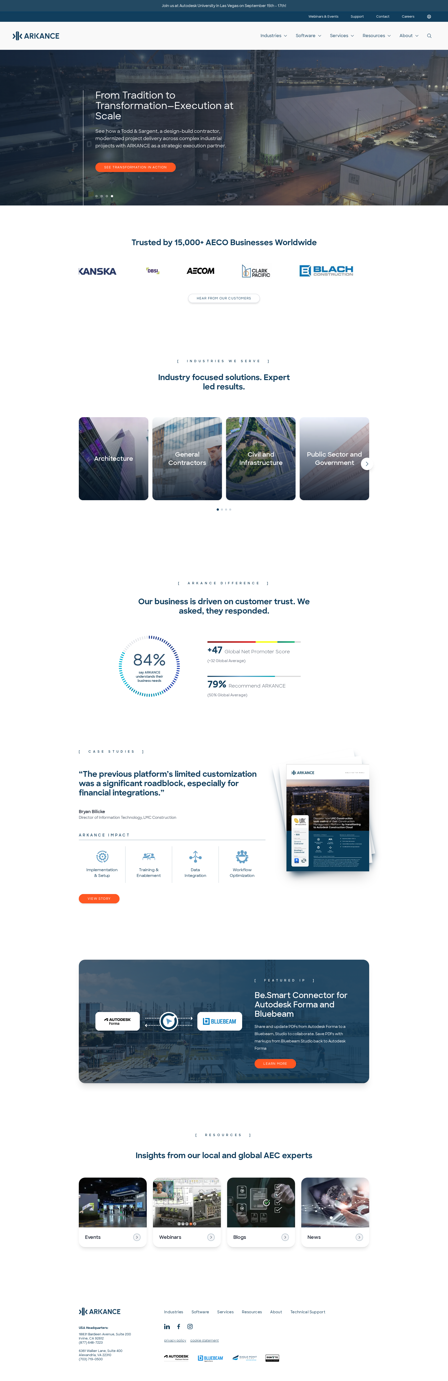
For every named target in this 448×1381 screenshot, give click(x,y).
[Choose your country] (429, 16)
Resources (374, 35)
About (406, 35)
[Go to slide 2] (102, 196)
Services (339, 35)
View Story (99, 899)
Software (306, 35)
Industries (271, 35)
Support (357, 17)
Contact (382, 17)
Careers (408, 17)
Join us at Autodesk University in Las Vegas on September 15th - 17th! (224, 5)
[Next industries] (367, 464)
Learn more (275, 1064)
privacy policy (175, 1340)
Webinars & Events (323, 17)
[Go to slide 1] (96, 196)
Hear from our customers (224, 298)
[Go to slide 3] (107, 196)
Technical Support (307, 1312)
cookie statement (204, 1340)
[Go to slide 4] (112, 196)
